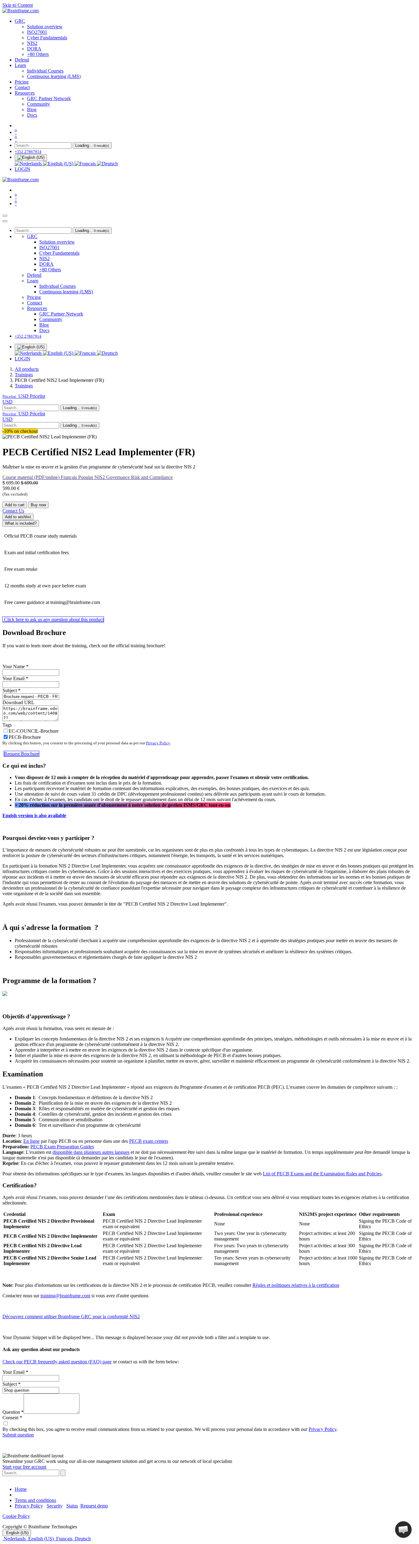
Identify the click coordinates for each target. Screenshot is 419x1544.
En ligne (31, 1141)
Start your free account (24, 1466)
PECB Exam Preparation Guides (62, 1146)
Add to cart (15, 505)
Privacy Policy (158, 743)
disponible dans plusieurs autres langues (90, 1152)
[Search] (62, 1473)
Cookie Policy (16, 1516)
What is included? (21, 523)
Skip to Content (17, 5)
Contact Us (13, 510)
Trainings (24, 374)
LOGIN (22, 169)
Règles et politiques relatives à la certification (295, 1285)
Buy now (38, 505)
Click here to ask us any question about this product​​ (53, 619)
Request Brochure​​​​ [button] (21, 753)
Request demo (94, 1505)
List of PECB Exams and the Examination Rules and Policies (322, 1173)
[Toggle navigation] (4, 216)
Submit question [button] (18, 1434)
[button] (23, 396)
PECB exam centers (148, 1141)
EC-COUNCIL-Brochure (34, 731)
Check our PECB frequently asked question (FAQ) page (57, 1361)
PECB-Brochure (25, 737)
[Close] (4, 221)
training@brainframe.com (65, 1295)
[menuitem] (20, 21)
